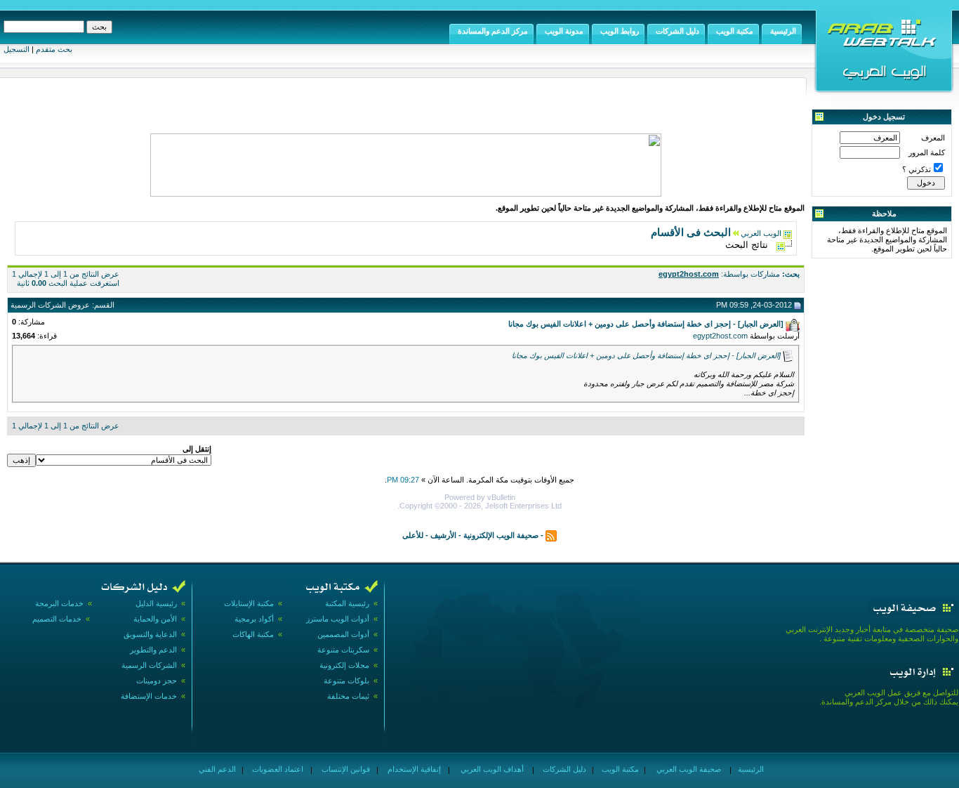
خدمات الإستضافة (149, 696)
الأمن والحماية (155, 619)
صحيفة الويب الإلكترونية (500, 535)
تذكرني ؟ (916, 169)
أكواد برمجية (254, 619)
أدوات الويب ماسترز (337, 619)
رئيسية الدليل (156, 603)
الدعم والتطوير (153, 649)
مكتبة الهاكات (253, 634)
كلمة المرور (926, 152)
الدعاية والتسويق (150, 634)
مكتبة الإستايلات (249, 603)
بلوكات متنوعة (346, 680)
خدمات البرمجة (59, 603)
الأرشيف (443, 535)
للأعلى (412, 535)
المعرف (933, 137)
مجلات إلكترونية (344, 665)
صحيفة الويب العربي (687, 769)
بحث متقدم (54, 49)
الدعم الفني (216, 769)
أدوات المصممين (343, 634)
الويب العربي (761, 233)
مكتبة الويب (619, 769)
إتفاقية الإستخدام (413, 769)
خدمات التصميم (56, 619)
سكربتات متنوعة (343, 649)
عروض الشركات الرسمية (50, 305)
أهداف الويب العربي (491, 769)
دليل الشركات (563, 769)
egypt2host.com (720, 335)
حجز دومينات (156, 680)
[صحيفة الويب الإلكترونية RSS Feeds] (551, 535)
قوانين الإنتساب (344, 769)
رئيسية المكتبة (347, 603)
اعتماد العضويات (276, 769)
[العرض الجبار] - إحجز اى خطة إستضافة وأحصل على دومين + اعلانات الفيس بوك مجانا (646, 355)
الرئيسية (750, 769)
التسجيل (16, 49)
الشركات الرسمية (149, 665)
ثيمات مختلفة (348, 696)
